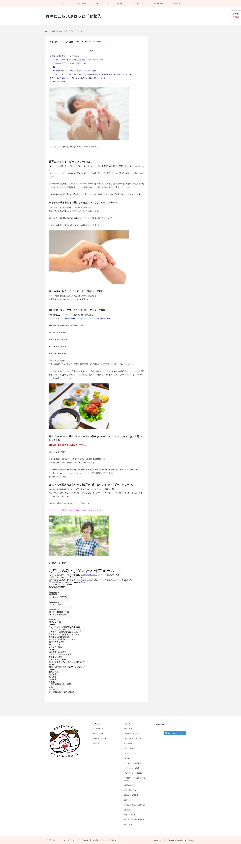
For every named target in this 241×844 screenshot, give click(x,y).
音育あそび (120, 3)
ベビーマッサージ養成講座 (133, 773)
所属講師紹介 (128, 785)
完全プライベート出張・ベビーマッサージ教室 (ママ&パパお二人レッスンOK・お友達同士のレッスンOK (93, 74)
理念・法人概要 (98, 734)
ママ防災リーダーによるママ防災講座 (134, 779)
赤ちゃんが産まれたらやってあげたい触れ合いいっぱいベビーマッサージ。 (78, 78)
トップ (64, 3)
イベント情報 (82, 3)
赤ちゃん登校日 (129, 815)
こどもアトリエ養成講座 (132, 763)
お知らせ (127, 758)
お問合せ (177, 3)
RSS (54, 840)
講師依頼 (127, 810)
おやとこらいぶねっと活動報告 (73, 16)
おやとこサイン (129, 753)
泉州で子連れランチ (131, 790)
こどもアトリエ (139, 3)
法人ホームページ (99, 729)
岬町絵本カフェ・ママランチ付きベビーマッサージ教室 (74, 71)
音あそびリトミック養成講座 (134, 820)
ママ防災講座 (158, 3)
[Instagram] (50, 840)
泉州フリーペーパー (131, 800)
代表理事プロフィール (100, 738)
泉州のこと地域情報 (131, 795)
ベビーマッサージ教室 (131, 768)
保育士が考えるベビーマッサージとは (64, 56)
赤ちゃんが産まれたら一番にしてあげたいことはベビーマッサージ (79, 60)
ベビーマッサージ (102, 3)
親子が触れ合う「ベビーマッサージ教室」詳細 (68, 63)
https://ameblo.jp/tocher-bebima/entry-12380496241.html (87, 318)
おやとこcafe (128, 748)
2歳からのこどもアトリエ (133, 734)
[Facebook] (46, 840)
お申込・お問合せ (57, 82)
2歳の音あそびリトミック (133, 738)
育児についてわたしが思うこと (134, 805)
